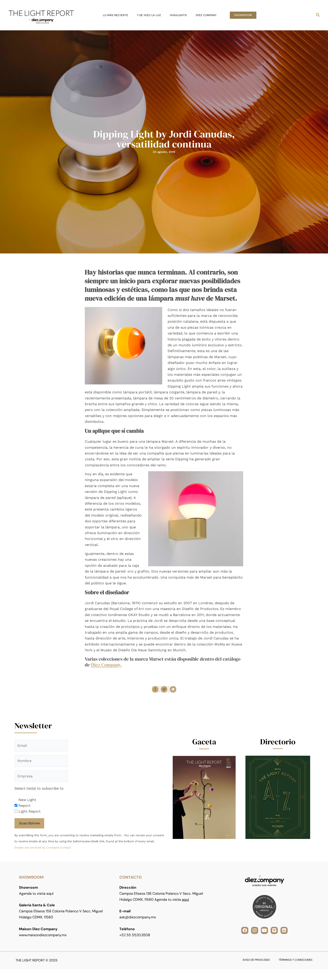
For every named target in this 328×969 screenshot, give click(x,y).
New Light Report (27, 803)
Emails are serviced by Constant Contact (43, 847)
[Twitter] (164, 689)
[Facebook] (155, 689)
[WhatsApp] (173, 689)
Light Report (30, 811)
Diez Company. (106, 665)
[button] (243, 15)
